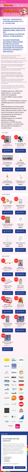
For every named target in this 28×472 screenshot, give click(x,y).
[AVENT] (14, 360)
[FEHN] (14, 385)
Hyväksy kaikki (20, 467)
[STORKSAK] (14, 422)
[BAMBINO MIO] (14, 368)
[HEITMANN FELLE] (21, 390)
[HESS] (6, 393)
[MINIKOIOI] (6, 404)
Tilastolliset (6, 460)
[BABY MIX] (6, 366)
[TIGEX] (17, 428)
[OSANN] (14, 410)
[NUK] (21, 406)
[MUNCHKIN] (14, 404)
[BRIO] (14, 377)
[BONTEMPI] (6, 377)
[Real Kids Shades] (6, 422)
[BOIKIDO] (21, 374)
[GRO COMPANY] (14, 390)
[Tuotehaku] (26, 5)
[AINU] (6, 360)
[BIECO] (14, 374)
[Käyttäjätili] (22, 5)
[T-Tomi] (21, 422)
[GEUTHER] (6, 389)
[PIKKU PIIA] (21, 412)
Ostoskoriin (8, 150)
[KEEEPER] (14, 393)
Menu (4, 1)
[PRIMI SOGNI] (14, 417)
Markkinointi (7, 461)
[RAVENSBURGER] (21, 418)
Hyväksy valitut (8, 467)
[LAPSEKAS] (21, 393)
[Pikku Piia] (12, 5)
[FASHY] (6, 386)
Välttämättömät (8, 457)
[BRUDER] (6, 381)
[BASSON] (21, 366)
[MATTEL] (21, 400)
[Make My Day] (14, 400)
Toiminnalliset (7, 458)
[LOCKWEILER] (6, 398)
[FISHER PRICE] (21, 385)
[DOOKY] (21, 381)
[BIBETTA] (6, 373)
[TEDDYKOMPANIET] (10, 427)
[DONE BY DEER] (14, 381)
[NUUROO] (6, 412)
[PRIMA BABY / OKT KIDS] (6, 417)
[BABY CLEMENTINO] (21, 362)
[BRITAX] (21, 378)
